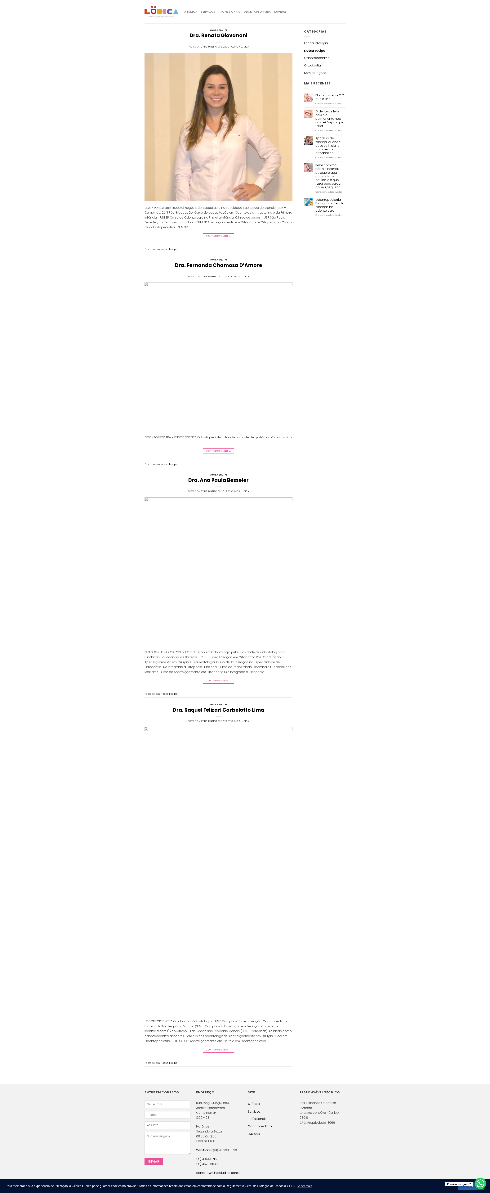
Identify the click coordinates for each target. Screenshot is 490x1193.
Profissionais (229, 12)
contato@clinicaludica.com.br (219, 1173)
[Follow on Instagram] (333, 11)
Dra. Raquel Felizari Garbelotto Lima (218, 710)
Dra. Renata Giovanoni (218, 35)
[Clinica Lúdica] (162, 12)
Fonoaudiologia (316, 43)
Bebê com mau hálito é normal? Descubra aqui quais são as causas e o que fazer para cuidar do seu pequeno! (328, 176)
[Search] (324, 11)
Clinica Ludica (240, 46)
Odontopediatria (257, 12)
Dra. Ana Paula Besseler (218, 480)
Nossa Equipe (218, 30)
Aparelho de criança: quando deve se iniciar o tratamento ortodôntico (328, 145)
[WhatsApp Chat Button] (480, 1183)
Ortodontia (312, 65)
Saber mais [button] (304, 1186)
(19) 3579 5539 (207, 1164)
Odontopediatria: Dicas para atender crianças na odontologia (330, 205)
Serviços (208, 12)
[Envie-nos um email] (338, 11)
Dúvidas (280, 12)
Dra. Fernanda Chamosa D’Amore (218, 265)
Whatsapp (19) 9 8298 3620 (216, 1150)
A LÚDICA (190, 12)
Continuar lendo (218, 236)
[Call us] (343, 11)
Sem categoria (315, 73)
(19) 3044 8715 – (207, 1159)
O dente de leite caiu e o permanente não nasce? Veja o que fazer (329, 119)
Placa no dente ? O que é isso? (329, 97)
